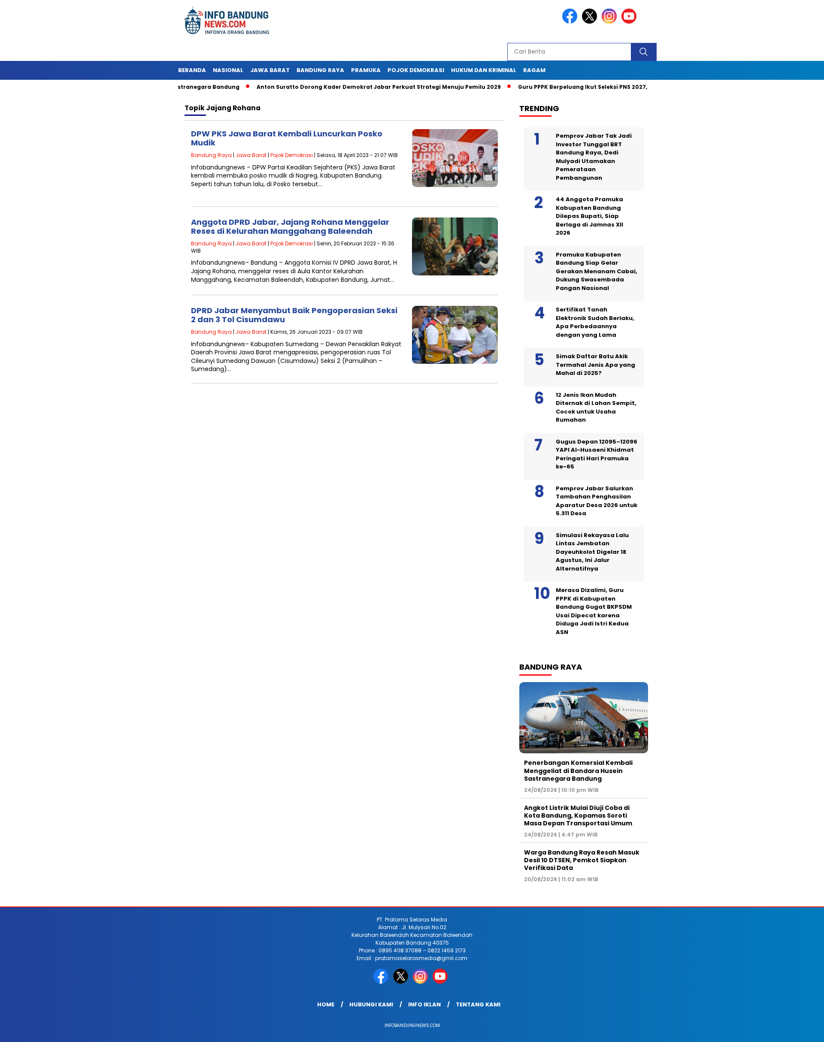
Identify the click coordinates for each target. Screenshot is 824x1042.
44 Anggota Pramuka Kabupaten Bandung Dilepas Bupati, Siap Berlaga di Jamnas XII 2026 (589, 216)
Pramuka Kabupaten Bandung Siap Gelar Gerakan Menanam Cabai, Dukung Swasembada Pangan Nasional (596, 271)
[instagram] (611, 21)
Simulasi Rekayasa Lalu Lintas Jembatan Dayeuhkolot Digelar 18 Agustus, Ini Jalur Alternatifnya (592, 552)
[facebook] (571, 21)
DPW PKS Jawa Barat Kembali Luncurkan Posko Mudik (286, 138)
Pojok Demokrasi (416, 70)
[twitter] (591, 21)
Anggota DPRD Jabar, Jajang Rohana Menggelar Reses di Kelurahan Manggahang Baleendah (290, 227)
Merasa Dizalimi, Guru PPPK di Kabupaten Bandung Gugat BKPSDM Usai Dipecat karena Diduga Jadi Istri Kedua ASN (594, 611)
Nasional (228, 70)
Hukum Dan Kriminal (483, 70)
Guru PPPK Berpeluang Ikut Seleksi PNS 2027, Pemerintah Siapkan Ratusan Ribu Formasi (617, 87)
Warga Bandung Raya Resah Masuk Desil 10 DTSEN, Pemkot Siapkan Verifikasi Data (581, 860)
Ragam (534, 70)
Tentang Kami (478, 1004)
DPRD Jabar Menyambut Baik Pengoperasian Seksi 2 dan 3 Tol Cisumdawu (294, 315)
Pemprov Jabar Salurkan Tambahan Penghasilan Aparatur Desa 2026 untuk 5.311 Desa (596, 501)
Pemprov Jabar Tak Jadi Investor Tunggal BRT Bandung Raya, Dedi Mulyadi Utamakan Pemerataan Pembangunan (594, 157)
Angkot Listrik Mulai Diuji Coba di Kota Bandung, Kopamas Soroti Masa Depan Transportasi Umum (578, 815)
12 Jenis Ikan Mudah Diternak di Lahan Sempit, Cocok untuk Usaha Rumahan (596, 407)
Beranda (192, 70)
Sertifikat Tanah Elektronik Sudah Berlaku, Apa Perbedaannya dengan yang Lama (595, 322)
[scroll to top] (792, 1028)
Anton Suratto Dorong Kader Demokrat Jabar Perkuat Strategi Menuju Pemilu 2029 (349, 87)
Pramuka (366, 70)
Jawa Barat (270, 70)
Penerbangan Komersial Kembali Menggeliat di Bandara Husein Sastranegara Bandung (578, 770)
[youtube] (630, 21)
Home (325, 1004)
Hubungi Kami (371, 1004)
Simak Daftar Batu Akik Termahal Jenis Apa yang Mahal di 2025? (595, 364)
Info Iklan (424, 1004)
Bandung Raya (320, 70)
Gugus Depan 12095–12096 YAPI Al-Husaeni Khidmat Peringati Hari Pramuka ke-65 (596, 454)
